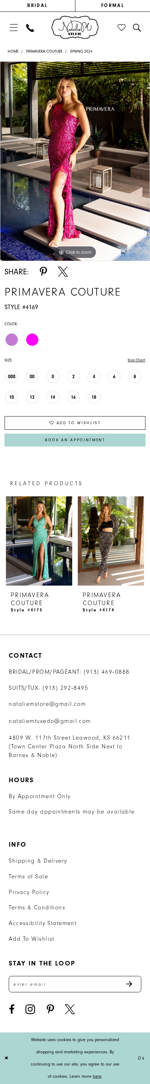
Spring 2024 (81, 51)
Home (13, 51)
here (97, 1076)
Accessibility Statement (42, 923)
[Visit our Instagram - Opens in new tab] (30, 1009)
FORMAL (112, 5)
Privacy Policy (29, 892)
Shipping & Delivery (38, 860)
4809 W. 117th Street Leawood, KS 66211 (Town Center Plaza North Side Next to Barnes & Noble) (69, 746)
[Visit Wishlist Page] (122, 27)
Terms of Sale (28, 876)
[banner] (75, 27)
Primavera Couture (44, 51)
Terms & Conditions (37, 907)
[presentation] (39, 541)
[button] (13, 27)
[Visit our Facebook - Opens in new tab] (11, 1009)
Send (133, 984)
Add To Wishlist (31, 939)
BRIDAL (37, 5)
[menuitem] (37, 6)
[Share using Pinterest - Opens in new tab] (43, 272)
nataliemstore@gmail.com (47, 704)
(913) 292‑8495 (65, 688)
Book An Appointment (75, 440)
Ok (141, 1058)
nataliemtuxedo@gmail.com (50, 721)
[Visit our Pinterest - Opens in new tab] (50, 1009)
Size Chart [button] (136, 360)
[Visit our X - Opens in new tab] (70, 1009)
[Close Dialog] (7, 1058)
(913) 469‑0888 (106, 672)
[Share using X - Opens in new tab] (63, 272)
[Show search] (137, 27)
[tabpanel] (75, 161)
